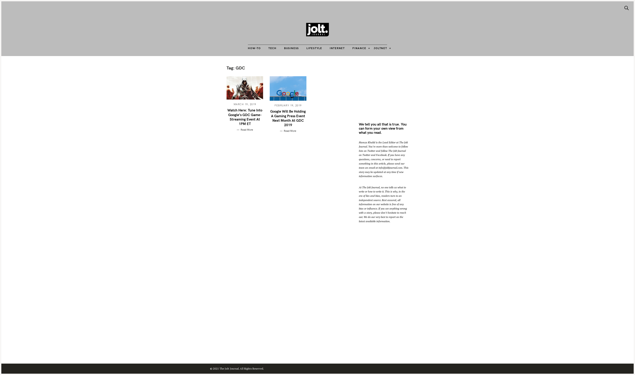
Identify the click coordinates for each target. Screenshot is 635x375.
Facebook (381, 155)
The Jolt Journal (371, 187)
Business (291, 48)
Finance (359, 48)
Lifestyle (314, 48)
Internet (337, 48)
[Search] (626, 8)
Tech (272, 48)
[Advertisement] (386, 88)
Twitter (371, 151)
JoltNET (380, 48)
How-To (254, 48)
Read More (247, 129)
